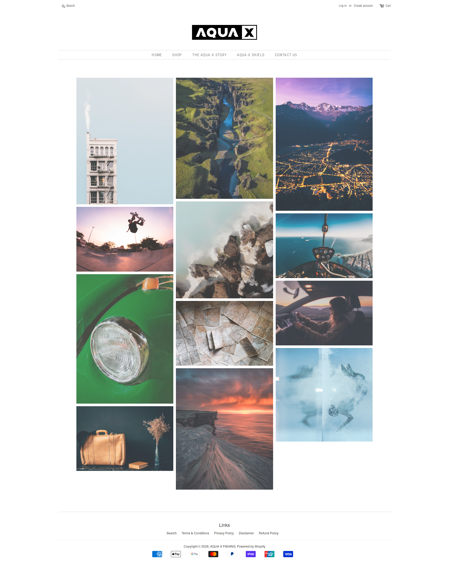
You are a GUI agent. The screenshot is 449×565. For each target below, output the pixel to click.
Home (157, 55)
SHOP (177, 55)
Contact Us (286, 55)
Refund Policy (269, 533)
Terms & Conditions (195, 533)
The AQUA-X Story (209, 55)
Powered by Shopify (251, 546)
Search (172, 533)
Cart (388, 6)
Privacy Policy (224, 533)
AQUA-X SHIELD (251, 55)
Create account (363, 6)
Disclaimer (246, 533)
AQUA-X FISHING (222, 546)
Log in (343, 6)
